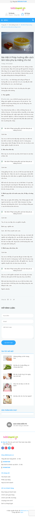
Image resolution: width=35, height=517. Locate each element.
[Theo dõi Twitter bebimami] (9, 448)
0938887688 (6, 461)
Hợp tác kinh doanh (7, 482)
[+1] (11, 300)
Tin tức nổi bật (7, 351)
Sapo (21, 512)
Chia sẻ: (3, 299)
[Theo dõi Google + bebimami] (6, 448)
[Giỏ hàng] (22, 14)
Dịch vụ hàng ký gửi (7, 503)
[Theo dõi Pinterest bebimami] (12, 448)
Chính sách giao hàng (7, 495)
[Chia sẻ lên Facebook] (8, 300)
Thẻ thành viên (5, 477)
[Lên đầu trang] (30, 510)
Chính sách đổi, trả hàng (8, 498)
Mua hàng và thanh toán (8, 492)
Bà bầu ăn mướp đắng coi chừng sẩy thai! (21, 366)
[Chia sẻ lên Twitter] (14, 300)
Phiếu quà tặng (5, 480)
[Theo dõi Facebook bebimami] (2, 448)
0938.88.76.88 (22, 1)
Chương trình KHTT (7, 500)
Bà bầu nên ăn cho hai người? (22, 396)
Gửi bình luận (8, 342)
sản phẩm (27, 14)
